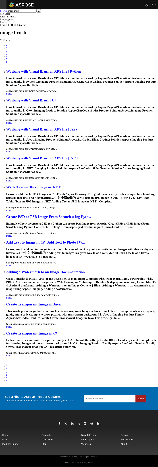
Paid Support (127, 439)
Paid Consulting (10, 443)
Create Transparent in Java (33, 304)
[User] (146, 4)
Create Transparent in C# (32, 333)
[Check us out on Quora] (86, 424)
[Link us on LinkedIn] (73, 424)
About (124, 443)
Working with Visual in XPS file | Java (41, 129)
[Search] (154, 4)
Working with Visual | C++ (32, 100)
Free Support (88, 439)
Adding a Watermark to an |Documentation (45, 272)
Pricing (124, 434)
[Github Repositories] (92, 424)
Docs (4, 439)
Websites (86, 443)
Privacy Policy (70, 462)
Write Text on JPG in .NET (33, 187)
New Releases (88, 434)
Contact (90, 462)
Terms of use (81, 462)
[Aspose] (21, 4)
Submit (140, 398)
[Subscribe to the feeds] (99, 424)
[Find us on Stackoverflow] (79, 424)
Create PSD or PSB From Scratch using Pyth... (48, 217)
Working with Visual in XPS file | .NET (42, 158)
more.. (9, 93)
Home (5, 434)
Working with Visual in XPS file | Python (43, 71)
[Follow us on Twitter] (66, 424)
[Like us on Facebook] (60, 424)
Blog (44, 443)
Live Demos (48, 439)
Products (46, 434)
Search (3, 10)
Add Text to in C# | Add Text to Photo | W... (45, 242)
